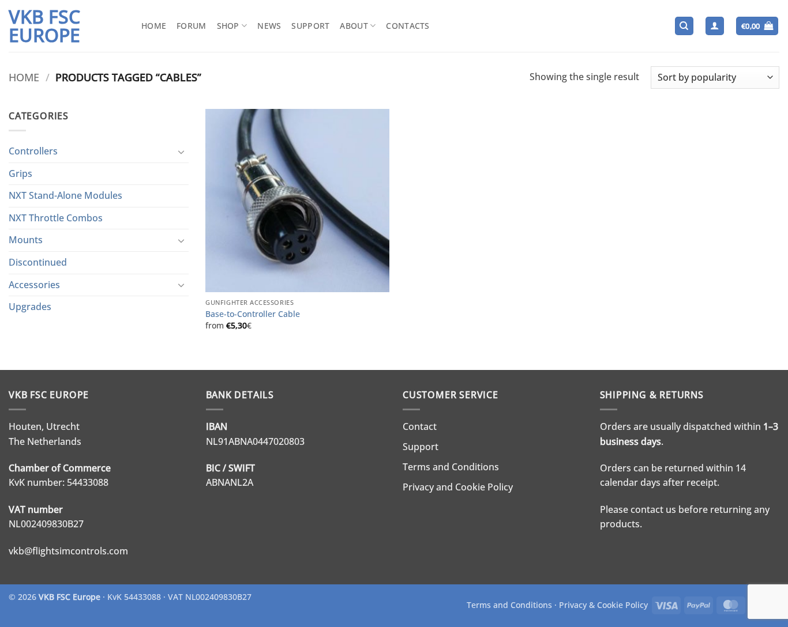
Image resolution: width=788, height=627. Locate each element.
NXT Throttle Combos (56, 217)
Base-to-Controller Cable (252, 314)
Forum (191, 25)
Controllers (33, 151)
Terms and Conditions (451, 466)
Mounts (26, 239)
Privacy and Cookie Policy (458, 487)
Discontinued (38, 262)
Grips (20, 173)
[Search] (684, 26)
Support (310, 25)
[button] (715, 26)
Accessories (34, 284)
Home (153, 25)
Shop (228, 25)
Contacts (407, 25)
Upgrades (30, 306)
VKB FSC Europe (44, 25)
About (353, 25)
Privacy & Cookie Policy (603, 604)
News (269, 25)
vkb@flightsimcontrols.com (68, 551)
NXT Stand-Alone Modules (65, 195)
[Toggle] (182, 151)
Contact (420, 426)
